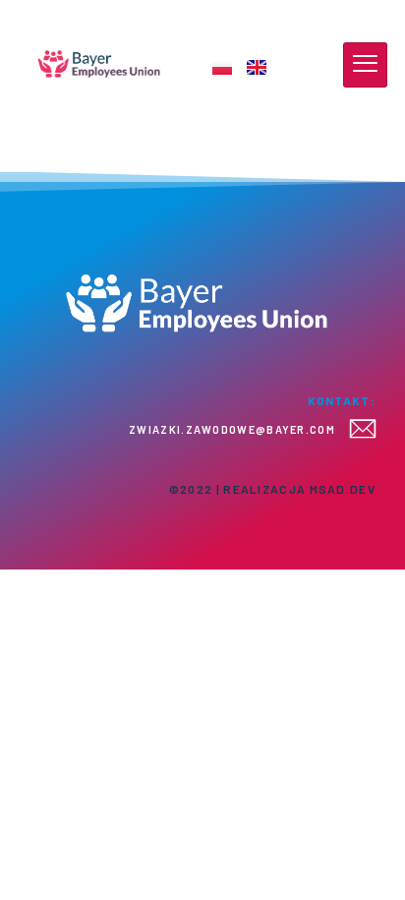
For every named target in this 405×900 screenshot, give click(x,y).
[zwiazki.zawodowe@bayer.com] (363, 429)
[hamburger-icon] (365, 65)
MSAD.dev (343, 489)
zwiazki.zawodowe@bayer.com (232, 429)
